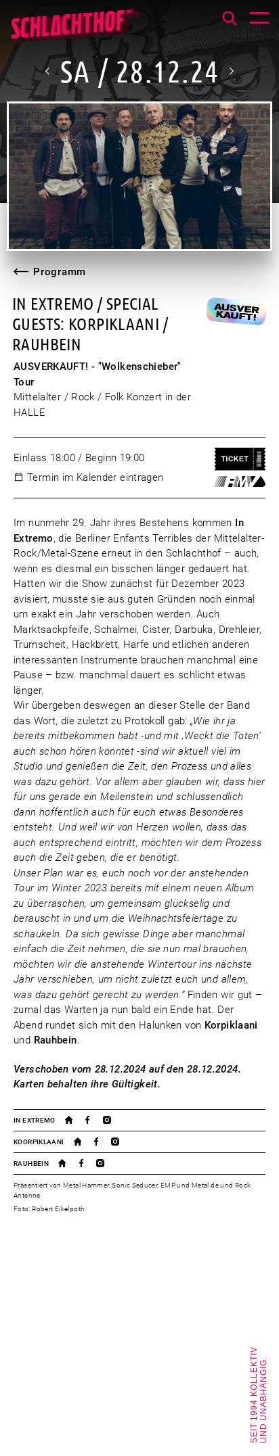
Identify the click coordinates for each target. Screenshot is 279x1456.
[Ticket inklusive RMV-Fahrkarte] (240, 481)
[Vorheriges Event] (48, 71)
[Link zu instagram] (113, 1120)
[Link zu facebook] (93, 1120)
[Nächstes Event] (231, 71)
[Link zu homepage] (75, 1120)
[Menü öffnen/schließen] (259, 19)
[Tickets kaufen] (240, 459)
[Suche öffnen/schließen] (229, 18)
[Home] (74, 30)
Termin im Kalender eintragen (95, 477)
